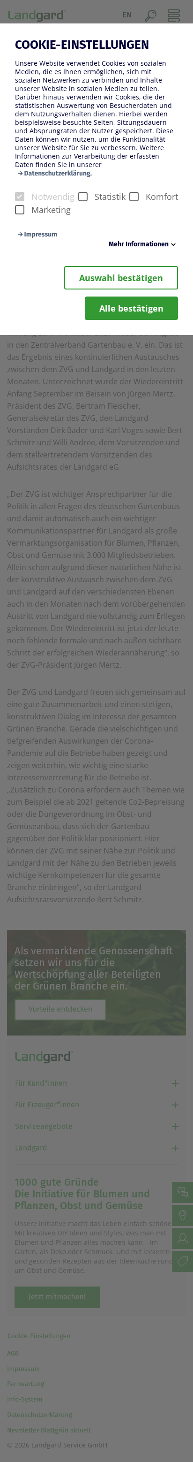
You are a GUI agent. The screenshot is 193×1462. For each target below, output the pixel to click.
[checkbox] (19, 196)
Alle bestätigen (131, 308)
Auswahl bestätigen (121, 277)
